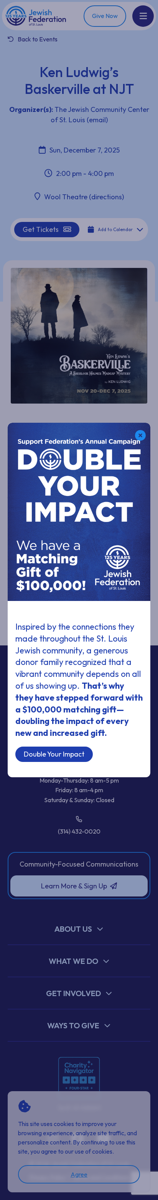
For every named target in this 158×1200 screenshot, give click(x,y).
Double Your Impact (54, 754)
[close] (140, 435)
